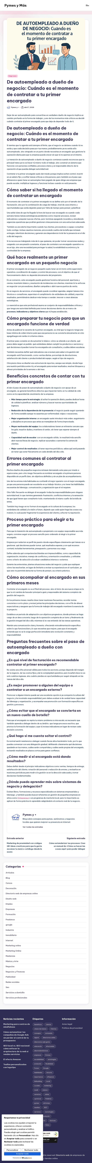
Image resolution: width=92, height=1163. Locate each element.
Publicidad (10, 977)
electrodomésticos (41, 1051)
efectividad (50, 1046)
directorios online (49, 1037)
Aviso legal (67, 1024)
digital (36, 1037)
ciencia (48, 1024)
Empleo (9, 904)
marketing (47, 1085)
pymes (36, 1103)
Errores (47, 1055)
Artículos (10, 872)
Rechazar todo (31, 1150)
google (9, 925)
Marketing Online (13, 951)
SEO (45, 1107)
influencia (50, 1077)
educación (38, 1046)
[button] (33, 827)
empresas (37, 1055)
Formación (11, 914)
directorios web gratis (42, 1042)
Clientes (53, 1029)
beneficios (38, 1024)
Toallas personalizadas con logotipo (14, 1066)
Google (46, 1068)
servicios (37, 1112)
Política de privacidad (72, 1028)
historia (49, 1072)
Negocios (10, 966)
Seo (7, 987)
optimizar (37, 1099)
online (47, 1094)
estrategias (52, 1059)
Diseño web (11, 899)
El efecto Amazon (12, 1059)
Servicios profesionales (16, 997)
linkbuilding (38, 1081)
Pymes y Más (15, 5)
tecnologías (49, 1112)
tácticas (53, 1120)
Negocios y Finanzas (15, 971)
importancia (38, 1077)
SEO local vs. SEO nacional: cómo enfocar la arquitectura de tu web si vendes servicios (16, 1050)
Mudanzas (10, 956)
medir (36, 1090)
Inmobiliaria (11, 935)
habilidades (38, 1072)
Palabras (48, 1099)
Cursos (9, 883)
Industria (10, 930)
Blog (8, 878)
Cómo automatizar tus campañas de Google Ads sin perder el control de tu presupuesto (16, 1036)
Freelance (10, 919)
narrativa (37, 1094)
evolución (37, 1064)
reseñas (37, 1107)
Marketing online (13, 945)
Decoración (11, 888)
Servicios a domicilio (15, 992)
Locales (37, 1085)
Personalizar (12, 1150)
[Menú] (87, 5)
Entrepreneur (23, 798)
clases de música (40, 1029)
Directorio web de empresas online (22, 893)
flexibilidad (49, 1064)
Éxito (47, 1125)
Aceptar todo (22, 1153)
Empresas (13, 76)
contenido (48, 1033)
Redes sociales (12, 982)
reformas (46, 1103)
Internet (9, 940)
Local (48, 1081)
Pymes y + (29, 814)
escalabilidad (39, 1059)
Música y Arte (12, 961)
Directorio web (63, 1155)
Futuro (36, 1068)
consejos (37, 1033)
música (45, 1090)
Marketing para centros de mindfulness (16, 1025)
